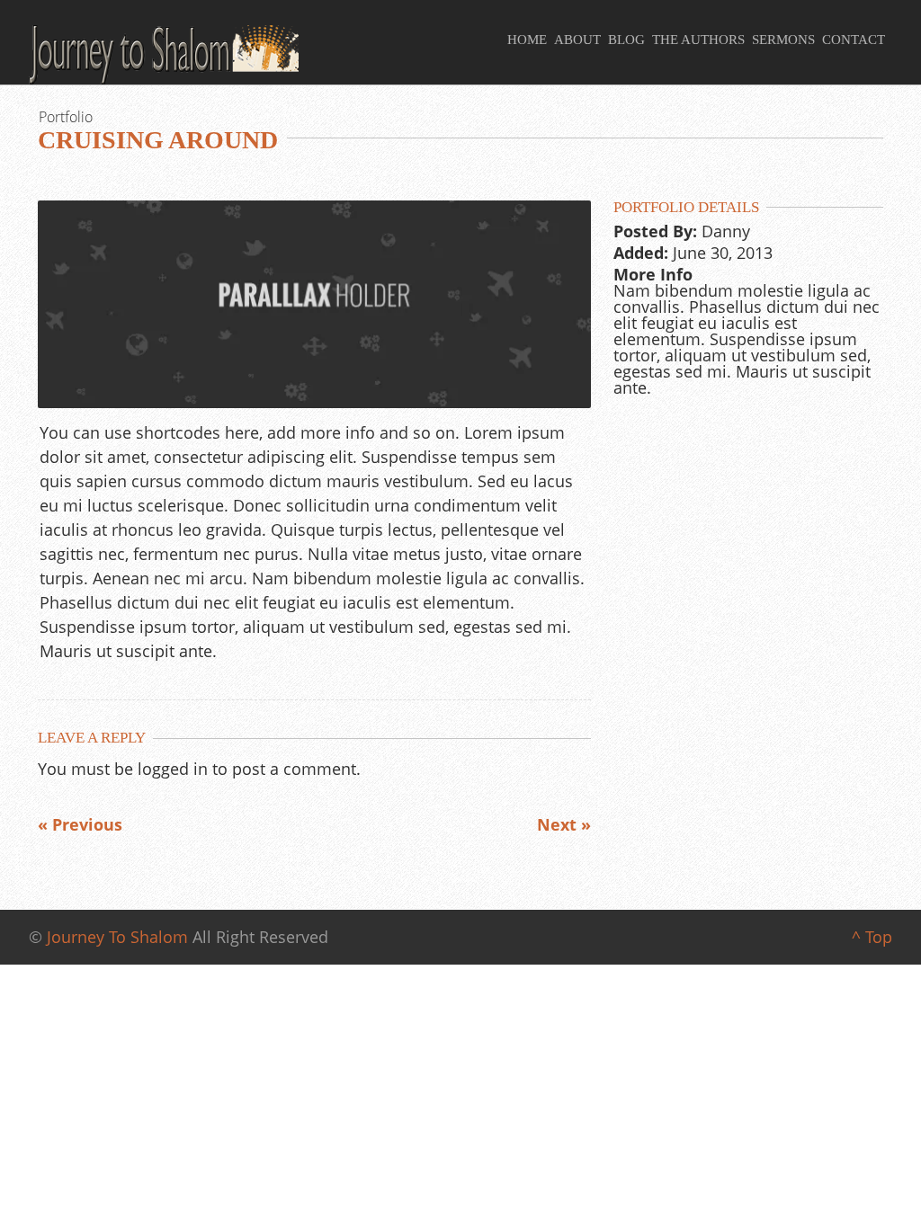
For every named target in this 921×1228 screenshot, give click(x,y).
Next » (564, 824)
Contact (853, 39)
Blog (626, 39)
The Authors (698, 39)
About (577, 39)
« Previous (80, 824)
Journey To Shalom (117, 937)
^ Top (872, 937)
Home (527, 39)
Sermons (783, 39)
